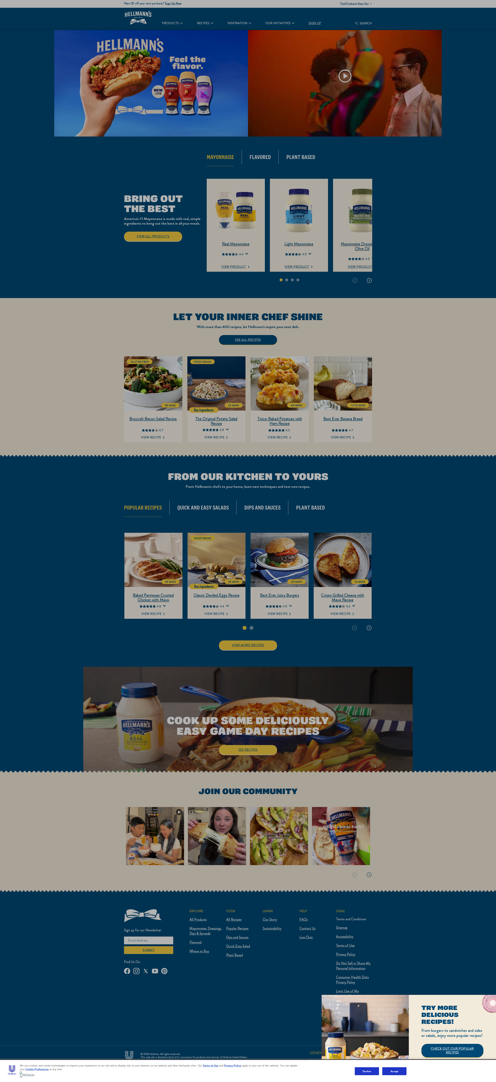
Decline (367, 1071)
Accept (394, 1071)
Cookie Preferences (37, 1069)
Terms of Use (210, 1065)
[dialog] (409, 1038)
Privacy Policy (232, 1065)
